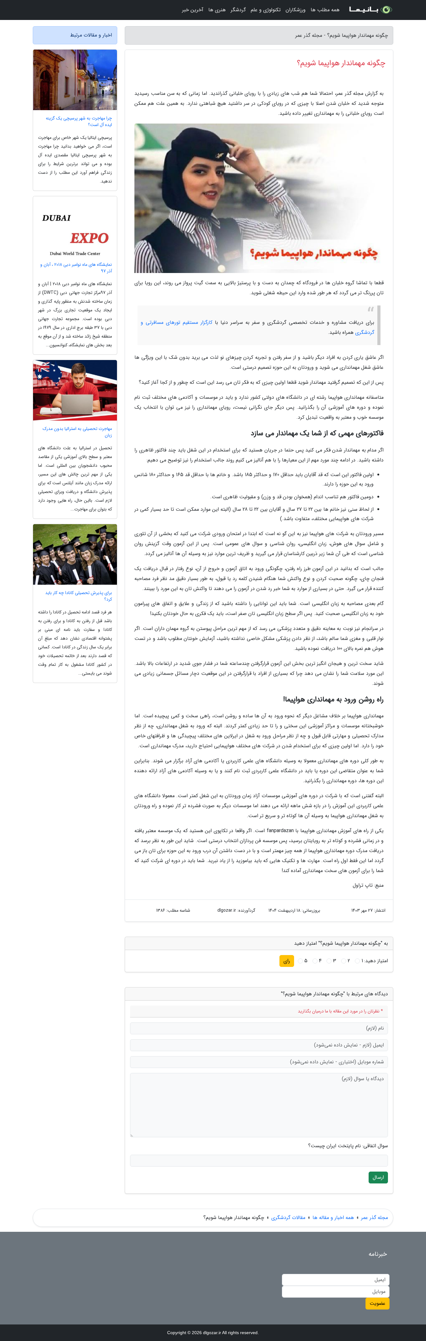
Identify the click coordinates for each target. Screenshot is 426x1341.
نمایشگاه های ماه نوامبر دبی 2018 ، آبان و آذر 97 (76, 268)
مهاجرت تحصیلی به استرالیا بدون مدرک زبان (77, 432)
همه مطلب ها (325, 10)
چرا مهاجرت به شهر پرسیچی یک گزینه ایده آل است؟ (79, 121)
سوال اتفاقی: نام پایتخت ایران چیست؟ (348, 1146)
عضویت (377, 1303)
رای (286, 961)
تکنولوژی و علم (266, 10)
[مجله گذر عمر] (370, 9)
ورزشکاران (296, 10)
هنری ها (217, 10)
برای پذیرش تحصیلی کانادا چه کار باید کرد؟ (78, 596)
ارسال (378, 1177)
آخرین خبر (192, 10)
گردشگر (238, 10)
